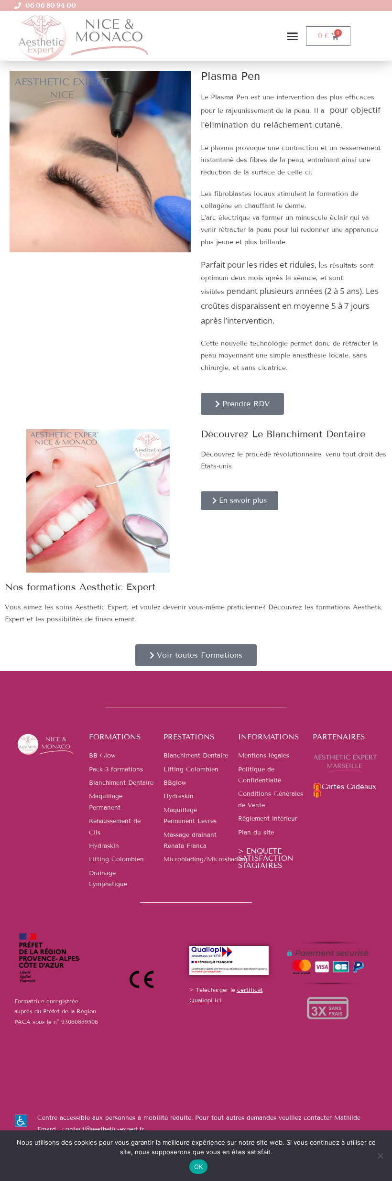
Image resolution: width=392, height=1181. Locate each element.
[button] (292, 36)
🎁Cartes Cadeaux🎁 (344, 790)
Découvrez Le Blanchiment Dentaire (283, 434)
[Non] (380, 1155)
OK (198, 1166)
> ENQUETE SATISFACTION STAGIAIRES (266, 858)
